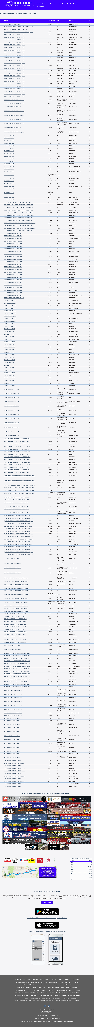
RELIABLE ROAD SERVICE (12, 558)
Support (52, 4)
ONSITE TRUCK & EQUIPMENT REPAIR (16, 497)
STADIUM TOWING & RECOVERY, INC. (16, 578)
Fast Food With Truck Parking (39, 982)
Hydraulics (75, 982)
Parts (62, 987)
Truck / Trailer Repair (22, 998)
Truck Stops (66, 998)
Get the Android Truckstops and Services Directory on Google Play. (47, 918)
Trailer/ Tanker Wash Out (45, 995)
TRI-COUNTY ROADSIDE (12, 718)
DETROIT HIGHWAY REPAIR (13, 233)
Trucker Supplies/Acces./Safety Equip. (25, 1000)
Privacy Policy (47, 1021)
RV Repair (77, 990)
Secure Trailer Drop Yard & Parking (34, 992)
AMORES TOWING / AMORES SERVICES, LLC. (18, 27)
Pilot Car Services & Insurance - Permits (24, 990)
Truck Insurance (46, 998)
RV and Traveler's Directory (52, 1018)
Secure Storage (19, 992)
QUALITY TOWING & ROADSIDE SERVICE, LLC (18, 516)
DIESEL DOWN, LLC (10, 300)
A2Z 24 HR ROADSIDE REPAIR (13, 24)
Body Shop (35, 979)
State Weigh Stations (61, 992)
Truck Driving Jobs (35, 998)
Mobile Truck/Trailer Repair (66, 984)
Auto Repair (17, 979)
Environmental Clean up (22, 982)
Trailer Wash (33, 995)
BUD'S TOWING (9, 135)
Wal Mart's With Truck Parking (45, 1000)
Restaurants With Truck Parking (64, 990)
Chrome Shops (76, 979)
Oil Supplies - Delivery (53, 987)
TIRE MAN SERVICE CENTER (13, 690)
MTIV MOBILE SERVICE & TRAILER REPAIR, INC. (19, 476)
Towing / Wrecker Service (21, 995)
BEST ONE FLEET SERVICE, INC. (14, 34)
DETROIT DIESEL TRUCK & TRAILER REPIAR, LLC (19, 215)
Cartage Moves (44, 979)
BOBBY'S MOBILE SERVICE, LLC (14, 100)
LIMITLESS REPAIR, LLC (11, 389)
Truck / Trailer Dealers (74, 995)
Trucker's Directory (39, 1018)
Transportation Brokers (60, 995)
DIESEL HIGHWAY (9, 329)
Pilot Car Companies (71, 987)
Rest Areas (50, 990)
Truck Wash (74, 998)
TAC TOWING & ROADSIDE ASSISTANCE (17, 653)
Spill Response (50, 992)
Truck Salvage (56, 998)
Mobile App (61, 4)
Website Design (56, 1021)
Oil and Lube (41, 987)
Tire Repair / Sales (74, 992)
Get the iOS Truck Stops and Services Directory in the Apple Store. (47, 931)
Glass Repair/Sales (65, 982)
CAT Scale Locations (56, 979)
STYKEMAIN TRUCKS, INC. (12, 645)
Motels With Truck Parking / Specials (26, 987)
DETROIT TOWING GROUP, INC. (14, 298)
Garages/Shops (53, 982)
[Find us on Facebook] (45, 1007)
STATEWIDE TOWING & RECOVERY (15, 614)
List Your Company (72, 4)
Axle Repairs (26, 979)
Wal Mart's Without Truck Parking (63, 1000)
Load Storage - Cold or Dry (28, 984)
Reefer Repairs (41, 990)
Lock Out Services (42, 984)
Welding (77, 1000)
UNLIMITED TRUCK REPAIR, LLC (14, 760)
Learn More (47, 902)
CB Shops (66, 979)
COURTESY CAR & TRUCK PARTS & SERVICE (18, 202)
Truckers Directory (42, 4)
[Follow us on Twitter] (49, 1007)
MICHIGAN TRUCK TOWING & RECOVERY (17, 439)
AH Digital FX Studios (67, 1021)
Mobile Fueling (53, 984)
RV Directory (40, 6)
